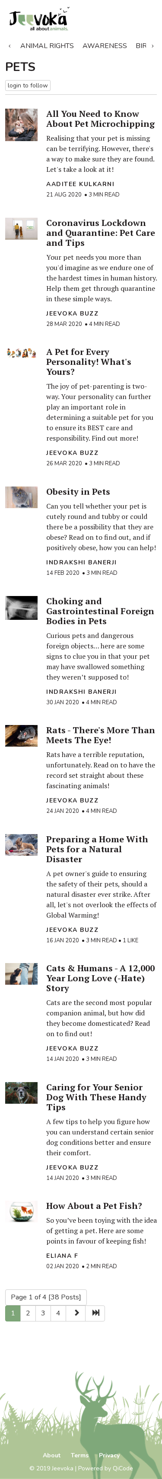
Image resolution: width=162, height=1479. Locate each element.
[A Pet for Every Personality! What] (21, 353)
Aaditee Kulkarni (80, 184)
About (51, 1455)
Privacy (109, 1455)
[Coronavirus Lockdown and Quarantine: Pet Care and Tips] (21, 229)
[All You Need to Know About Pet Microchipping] (21, 125)
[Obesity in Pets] (21, 497)
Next (152, 44)
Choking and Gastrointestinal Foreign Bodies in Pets (100, 611)
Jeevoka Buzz (72, 313)
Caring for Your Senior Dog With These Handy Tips (96, 1097)
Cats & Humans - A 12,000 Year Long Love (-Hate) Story (100, 978)
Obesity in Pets (78, 491)
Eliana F (62, 1256)
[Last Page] (95, 1313)
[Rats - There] (21, 736)
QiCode (123, 1468)
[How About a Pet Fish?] (21, 1211)
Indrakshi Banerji (81, 562)
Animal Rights (47, 46)
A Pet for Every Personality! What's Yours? (88, 361)
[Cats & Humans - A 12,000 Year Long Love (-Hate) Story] (21, 974)
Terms (80, 1455)
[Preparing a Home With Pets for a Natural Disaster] (21, 845)
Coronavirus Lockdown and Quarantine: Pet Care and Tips (100, 232)
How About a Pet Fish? (94, 1206)
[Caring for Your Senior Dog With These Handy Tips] (21, 1093)
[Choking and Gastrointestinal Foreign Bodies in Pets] (21, 608)
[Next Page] (76, 1313)
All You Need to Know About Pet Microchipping (100, 118)
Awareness (105, 46)
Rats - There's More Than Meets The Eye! (100, 735)
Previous (9, 44)
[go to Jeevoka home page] (56, 19)
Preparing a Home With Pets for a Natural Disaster (97, 849)
